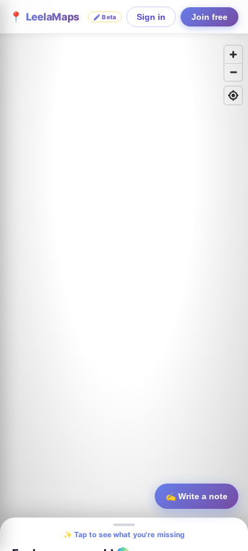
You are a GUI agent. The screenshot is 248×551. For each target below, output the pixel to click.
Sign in (151, 17)
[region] (124, 275)
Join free (209, 17)
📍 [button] (63, 17)
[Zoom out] (233, 72)
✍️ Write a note (197, 496)
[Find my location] (233, 95)
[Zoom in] (233, 54)
